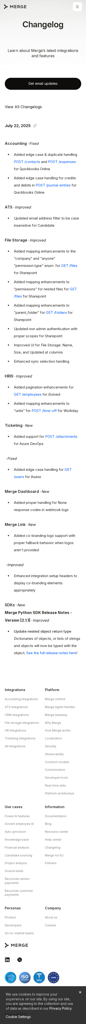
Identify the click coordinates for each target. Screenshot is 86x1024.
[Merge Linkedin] (7, 959)
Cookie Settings (18, 1017)
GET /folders (56, 312)
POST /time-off (44, 410)
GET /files (69, 265)
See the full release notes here (51, 653)
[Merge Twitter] (19, 959)
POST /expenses (62, 161)
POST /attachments (61, 436)
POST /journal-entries (53, 185)
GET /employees (28, 394)
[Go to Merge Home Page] (15, 6)
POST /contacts (27, 161)
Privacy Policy (60, 1008)
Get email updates (43, 83)
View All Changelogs (23, 106)
